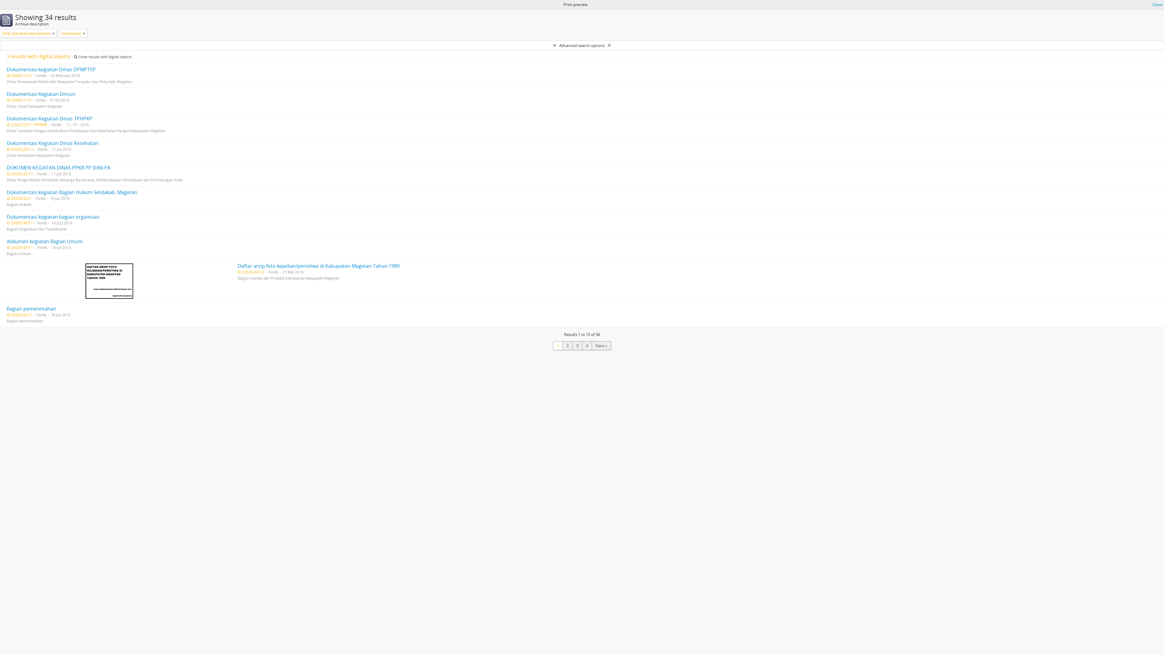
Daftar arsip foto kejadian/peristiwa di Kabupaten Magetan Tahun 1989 (319, 266)
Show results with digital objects (104, 56)
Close (1157, 4)
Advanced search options (582, 45)
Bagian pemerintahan (31, 308)
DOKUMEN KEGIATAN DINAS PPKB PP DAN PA (58, 167)
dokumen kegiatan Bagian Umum (45, 241)
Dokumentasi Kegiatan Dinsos (41, 94)
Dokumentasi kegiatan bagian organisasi (53, 216)
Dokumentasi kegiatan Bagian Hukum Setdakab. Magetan (72, 192)
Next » (601, 345)
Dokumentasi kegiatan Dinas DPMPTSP (51, 69)
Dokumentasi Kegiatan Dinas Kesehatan (52, 143)
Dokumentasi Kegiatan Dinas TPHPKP (49, 118)
